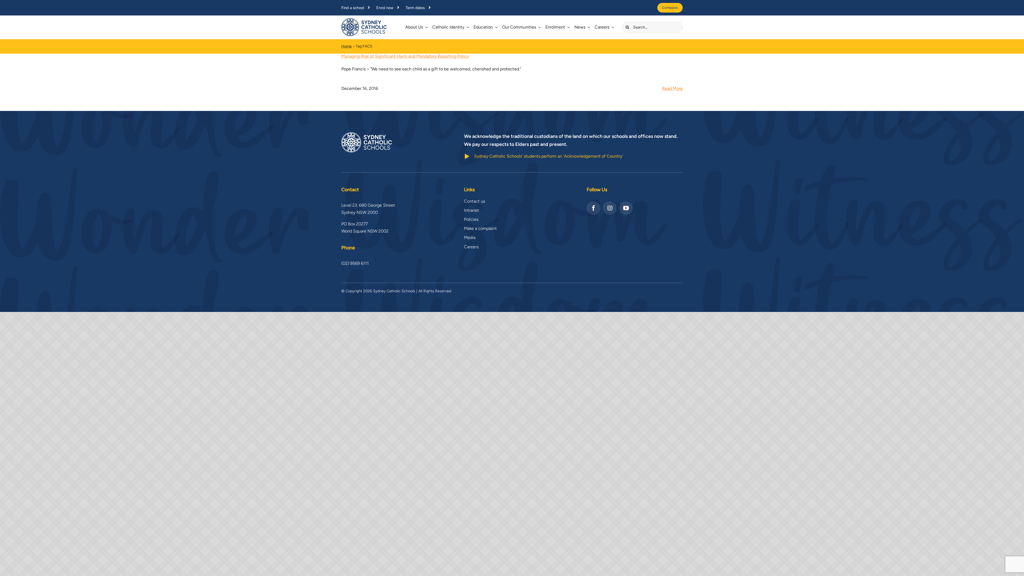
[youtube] (626, 208)
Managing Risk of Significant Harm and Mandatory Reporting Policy (405, 56)
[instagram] (610, 208)
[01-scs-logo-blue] (364, 20)
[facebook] (593, 208)
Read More (672, 88)
